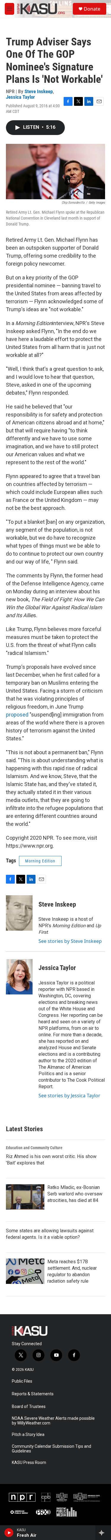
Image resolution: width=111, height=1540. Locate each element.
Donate (92, 8)
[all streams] (103, 1532)
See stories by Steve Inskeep (70, 941)
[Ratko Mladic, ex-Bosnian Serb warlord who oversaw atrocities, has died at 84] (25, 1197)
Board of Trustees (29, 1406)
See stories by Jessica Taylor (69, 1095)
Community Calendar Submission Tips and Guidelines (51, 1448)
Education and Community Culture (34, 1147)
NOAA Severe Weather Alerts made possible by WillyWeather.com (53, 1420)
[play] (9, 1533)
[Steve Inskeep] (19, 913)
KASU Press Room (29, 1462)
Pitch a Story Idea (28, 1434)
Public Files (22, 1381)
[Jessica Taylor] (19, 976)
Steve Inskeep (39, 91)
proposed (17, 714)
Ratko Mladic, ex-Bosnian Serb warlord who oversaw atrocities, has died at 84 (74, 1194)
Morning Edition (40, 861)
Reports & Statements (33, 1394)
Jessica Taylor (20, 97)
